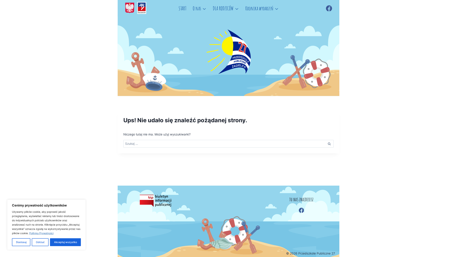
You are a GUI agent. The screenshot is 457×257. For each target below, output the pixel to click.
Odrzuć (40, 242)
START (182, 8)
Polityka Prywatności (41, 233)
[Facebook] (329, 8)
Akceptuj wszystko (65, 242)
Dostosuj (21, 242)
